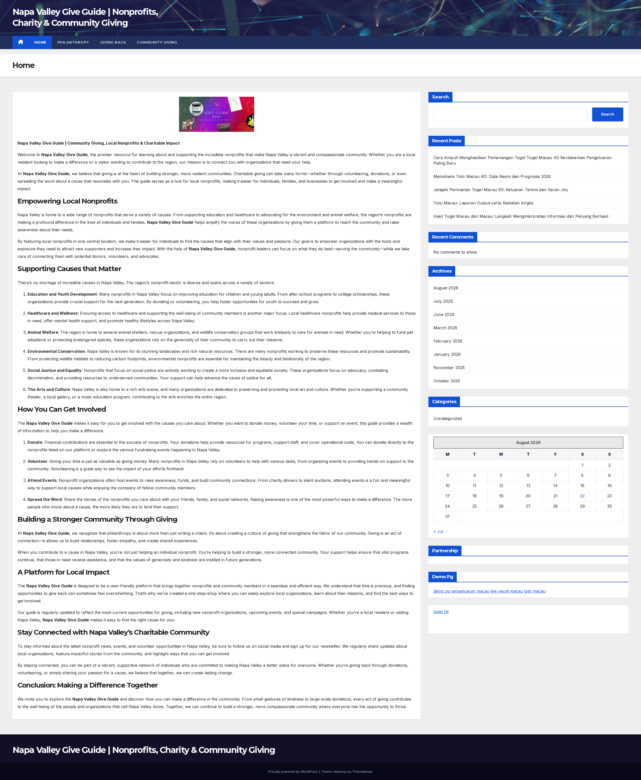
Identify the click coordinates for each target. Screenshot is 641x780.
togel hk (441, 611)
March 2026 (445, 327)
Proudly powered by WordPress (293, 771)
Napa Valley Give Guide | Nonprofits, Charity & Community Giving (144, 750)
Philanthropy (73, 42)
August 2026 (445, 287)
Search (440, 97)
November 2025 (449, 367)
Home (40, 42)
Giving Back (113, 42)
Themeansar (362, 771)
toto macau (535, 591)
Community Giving (157, 42)
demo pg (441, 591)
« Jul (438, 531)
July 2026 (443, 301)
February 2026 (447, 341)
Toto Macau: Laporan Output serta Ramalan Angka (483, 202)
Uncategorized (447, 418)
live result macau (507, 591)
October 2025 (446, 380)
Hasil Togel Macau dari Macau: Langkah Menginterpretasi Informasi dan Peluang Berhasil (520, 216)
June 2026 (443, 314)
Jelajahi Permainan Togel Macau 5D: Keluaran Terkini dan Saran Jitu (500, 189)
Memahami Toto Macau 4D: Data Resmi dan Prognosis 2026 (492, 176)
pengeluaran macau (470, 591)
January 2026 (447, 354)
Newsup (340, 771)
